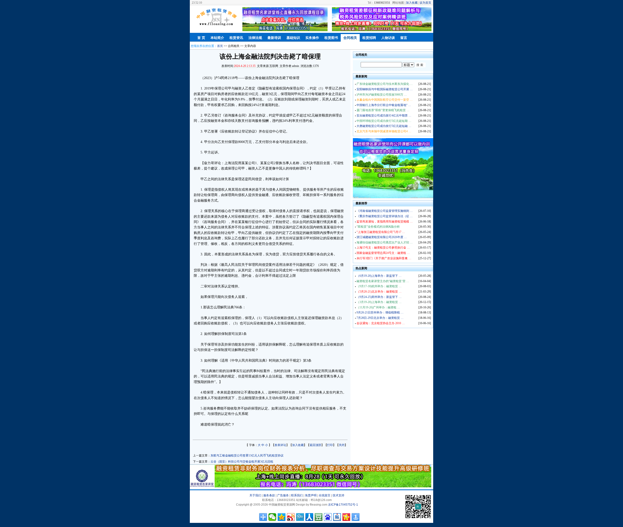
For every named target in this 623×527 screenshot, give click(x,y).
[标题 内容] (393, 65)
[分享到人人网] (309, 517)
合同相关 (350, 38)
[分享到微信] (272, 517)
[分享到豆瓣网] (318, 517)
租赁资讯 (236, 38)
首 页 (201, 38)
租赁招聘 (369, 38)
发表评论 (280, 445)
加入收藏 (412, 2)
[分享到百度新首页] (328, 517)
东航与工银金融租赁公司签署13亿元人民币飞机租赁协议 (247, 455)
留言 (403, 38)
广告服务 (283, 495)
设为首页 (425, 2)
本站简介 (217, 38)
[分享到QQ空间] (281, 517)
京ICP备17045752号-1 (343, 504)
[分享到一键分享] (355, 517)
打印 (330, 445)
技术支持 (338, 495)
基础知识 (293, 38)
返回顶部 (315, 445)
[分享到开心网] (346, 517)
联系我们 (297, 495)
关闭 (342, 445)
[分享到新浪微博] (291, 517)
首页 (220, 46)
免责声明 (311, 495)
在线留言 (324, 495)
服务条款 (269, 495)
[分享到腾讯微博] (300, 517)
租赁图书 (331, 38)
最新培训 (274, 38)
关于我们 (255, 495)
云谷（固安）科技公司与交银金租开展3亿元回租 (242, 461)
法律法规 (255, 38)
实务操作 (312, 38)
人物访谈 (388, 38)
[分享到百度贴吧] (337, 517)
